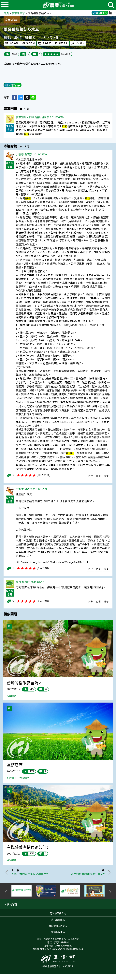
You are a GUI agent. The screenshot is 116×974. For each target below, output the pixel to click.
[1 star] (45, 54)
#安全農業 (11, 695)
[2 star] (48, 54)
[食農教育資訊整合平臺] (70, 890)
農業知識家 (18, 13)
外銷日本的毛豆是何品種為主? (29, 874)
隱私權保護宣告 (58, 913)
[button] (11, 904)
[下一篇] (109, 872)
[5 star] (57, 54)
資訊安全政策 (58, 920)
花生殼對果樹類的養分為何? (88, 874)
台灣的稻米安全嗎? (24, 683)
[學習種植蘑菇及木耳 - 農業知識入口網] (58, 5)
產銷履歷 (15, 765)
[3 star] (51, 54)
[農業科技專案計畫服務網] (46, 891)
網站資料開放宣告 (58, 926)
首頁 (6, 13)
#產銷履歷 (24, 778)
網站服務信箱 (58, 932)
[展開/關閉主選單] (5, 5)
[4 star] (54, 54)
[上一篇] (7, 872)
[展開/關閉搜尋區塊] (111, 5)
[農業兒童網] (94, 891)
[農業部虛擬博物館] (21, 891)
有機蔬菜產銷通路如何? (28, 847)
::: (115, 11)
